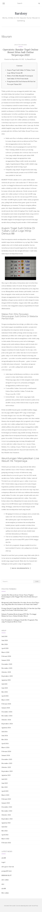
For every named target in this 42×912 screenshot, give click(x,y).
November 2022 (7, 811)
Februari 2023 (6, 799)
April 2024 (5, 743)
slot (3, 884)
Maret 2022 (5, 839)
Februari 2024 (6, 751)
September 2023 (7, 771)
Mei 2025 (5, 692)
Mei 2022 (5, 831)
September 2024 (7, 724)
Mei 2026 (5, 644)
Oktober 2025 (6, 672)
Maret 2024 (5, 747)
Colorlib (18, 905)
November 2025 (7, 668)
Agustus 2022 (6, 823)
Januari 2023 (6, 803)
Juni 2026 (5, 640)
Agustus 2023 (6, 775)
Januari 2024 (6, 755)
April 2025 (5, 696)
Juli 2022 (4, 827)
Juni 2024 (5, 735)
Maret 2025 (5, 700)
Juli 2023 (4, 779)
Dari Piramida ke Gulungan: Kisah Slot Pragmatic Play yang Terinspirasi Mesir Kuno (20, 621)
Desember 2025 (7, 664)
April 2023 (5, 791)
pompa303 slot (7, 871)
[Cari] (39, 3)
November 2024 (7, 716)
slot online (5, 880)
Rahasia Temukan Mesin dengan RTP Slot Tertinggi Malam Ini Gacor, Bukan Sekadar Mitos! (19, 615)
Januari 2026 (6, 660)
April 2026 (5, 648)
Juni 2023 (5, 783)
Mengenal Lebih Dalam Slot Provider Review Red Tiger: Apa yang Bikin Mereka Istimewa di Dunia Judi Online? (20, 603)
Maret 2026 (5, 652)
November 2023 (7, 763)
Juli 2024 (4, 732)
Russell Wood (31, 59)
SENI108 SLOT (7, 875)
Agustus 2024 (6, 728)
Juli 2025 (4, 684)
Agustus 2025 (6, 680)
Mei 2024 (5, 739)
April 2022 (5, 835)
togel (3, 862)
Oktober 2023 (6, 767)
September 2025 (7, 676)
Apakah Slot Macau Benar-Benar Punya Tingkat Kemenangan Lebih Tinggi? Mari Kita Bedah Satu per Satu (20, 596)
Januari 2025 (6, 708)
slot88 (4, 858)
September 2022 (7, 819)
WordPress (35, 905)
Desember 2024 (7, 712)
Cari (36, 581)
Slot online (5, 893)
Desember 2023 (7, 759)
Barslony (21, 13)
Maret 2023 (5, 795)
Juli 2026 (4, 636)
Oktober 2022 (6, 815)
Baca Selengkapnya (20, 568)
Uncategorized (20, 44)
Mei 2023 (5, 787)
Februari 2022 (6, 843)
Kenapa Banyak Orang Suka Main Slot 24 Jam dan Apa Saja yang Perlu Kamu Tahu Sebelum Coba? (21, 609)
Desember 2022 (7, 807)
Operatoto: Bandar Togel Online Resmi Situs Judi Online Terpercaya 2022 (20, 52)
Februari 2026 (6, 656)
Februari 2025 (6, 704)
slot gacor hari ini (8, 867)
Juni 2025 (5, 688)
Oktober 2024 (6, 720)
